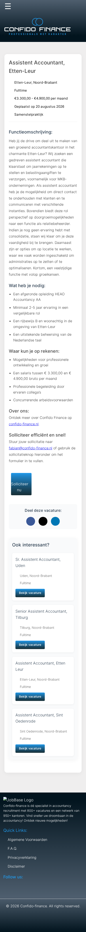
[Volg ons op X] (59, 6)
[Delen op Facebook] (30, 521)
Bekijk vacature (30, 593)
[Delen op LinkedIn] (55, 521)
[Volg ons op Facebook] (51, 6)
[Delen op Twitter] (43, 521)
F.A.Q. (12, 848)
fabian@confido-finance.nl (30, 448)
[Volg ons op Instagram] (77, 6)
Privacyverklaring (22, 857)
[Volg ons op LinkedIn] (68, 6)
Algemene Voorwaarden (27, 839)
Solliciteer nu (19, 487)
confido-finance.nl (24, 424)
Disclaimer (16, 866)
